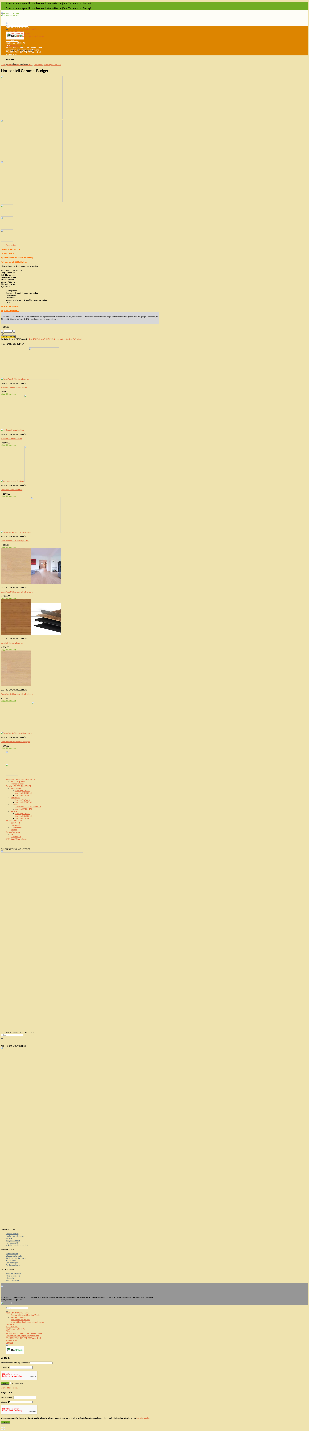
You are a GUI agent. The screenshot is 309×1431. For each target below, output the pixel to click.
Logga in (5, 1383)
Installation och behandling (17, 1245)
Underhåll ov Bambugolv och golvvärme (27, 36)
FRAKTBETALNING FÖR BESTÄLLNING (23, 52)
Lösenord (5, 1367)
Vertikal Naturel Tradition (11, 489)
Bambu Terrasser (13, 832)
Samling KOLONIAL (23, 809)
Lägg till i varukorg (8, 337)
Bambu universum (18, 31)
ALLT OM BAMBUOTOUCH (18, 27)
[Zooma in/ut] (4, 1427)
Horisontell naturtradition (11, 438)
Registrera (5, 1422)
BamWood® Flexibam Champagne (15, 741)
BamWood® (16, 788)
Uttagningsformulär (14, 1256)
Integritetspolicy (13, 1240)
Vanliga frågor (12, 1263)
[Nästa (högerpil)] (4, 1429)
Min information (12, 1280)
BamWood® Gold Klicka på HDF (15, 540)
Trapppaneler (16, 827)
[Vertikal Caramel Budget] (12, 762)
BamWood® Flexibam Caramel (14, 387)
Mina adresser (12, 1278)
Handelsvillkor (12, 1253)
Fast (12, 834)
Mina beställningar (13, 1273)
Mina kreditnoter (13, 1276)
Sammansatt (16, 836)
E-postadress (7, 1397)
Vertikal (14, 811)
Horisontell (38, 64)
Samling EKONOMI (52, 64)
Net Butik (10, 38)
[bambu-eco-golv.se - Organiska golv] (10, 14)
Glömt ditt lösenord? (9, 1388)
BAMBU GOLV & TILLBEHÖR (19, 64)
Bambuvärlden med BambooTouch (25, 29)
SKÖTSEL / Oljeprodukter (16, 839)
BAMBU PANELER (14, 820)
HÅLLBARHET (12, 40)
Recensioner (11, 1260)
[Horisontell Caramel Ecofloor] (12, 775)
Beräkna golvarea (13, 1265)
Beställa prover (12, 1233)
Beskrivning (11, 245)
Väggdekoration (17, 784)
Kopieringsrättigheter (15, 1236)
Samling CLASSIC (22, 790)
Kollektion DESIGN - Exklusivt (28, 806)
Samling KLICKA (22, 795)
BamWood (15, 823)
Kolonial (14, 804)
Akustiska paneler (18, 781)
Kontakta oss (11, 54)
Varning (9, 1238)
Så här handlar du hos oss (16, 1258)
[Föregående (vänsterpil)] (2, 1429)
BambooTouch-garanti (20, 33)
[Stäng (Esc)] (2, 1427)
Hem (3, 64)
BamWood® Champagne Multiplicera (17, 592)
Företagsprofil (12, 1243)
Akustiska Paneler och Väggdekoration (22, 779)
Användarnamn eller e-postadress (15, 1362)
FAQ (8, 45)
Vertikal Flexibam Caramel (12, 643)
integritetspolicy (143, 1418)
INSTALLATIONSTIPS (15, 43)
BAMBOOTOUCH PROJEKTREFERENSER (24, 47)
